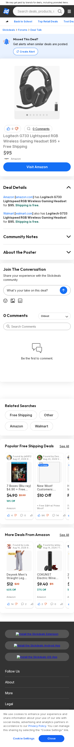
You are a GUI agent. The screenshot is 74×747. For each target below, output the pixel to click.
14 (12, 604)
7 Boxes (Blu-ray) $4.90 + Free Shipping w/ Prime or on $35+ (19, 487)
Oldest (45, 316)
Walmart (8, 213)
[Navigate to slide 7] (47, 115)
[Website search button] (59, 11)
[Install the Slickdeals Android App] (37, 645)
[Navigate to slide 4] (37, 115)
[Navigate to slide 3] (33, 115)
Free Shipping (21, 415)
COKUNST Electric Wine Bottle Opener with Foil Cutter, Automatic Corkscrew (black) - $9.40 (48, 576)
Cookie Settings (24, 738)
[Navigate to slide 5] (40, 115)
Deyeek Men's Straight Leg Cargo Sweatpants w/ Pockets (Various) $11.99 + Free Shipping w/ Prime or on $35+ (18, 576)
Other (48, 415)
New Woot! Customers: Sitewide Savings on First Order (49, 487)
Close (51, 738)
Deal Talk (36, 29)
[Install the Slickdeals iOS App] (37, 657)
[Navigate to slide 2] (30, 115)
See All (64, 446)
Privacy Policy (37, 725)
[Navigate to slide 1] (27, 115)
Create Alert (27, 51)
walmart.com (24, 213)
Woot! (40, 508)
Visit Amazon (37, 167)
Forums (22, 29)
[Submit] (8, 326)
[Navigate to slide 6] (43, 115)
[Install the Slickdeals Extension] (37, 634)
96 (43, 515)
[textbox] (31, 290)
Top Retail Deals (48, 21)
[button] (16, 128)
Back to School (23, 21)
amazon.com (24, 197)
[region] (37, 728)
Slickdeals (8, 29)
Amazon (8, 197)
